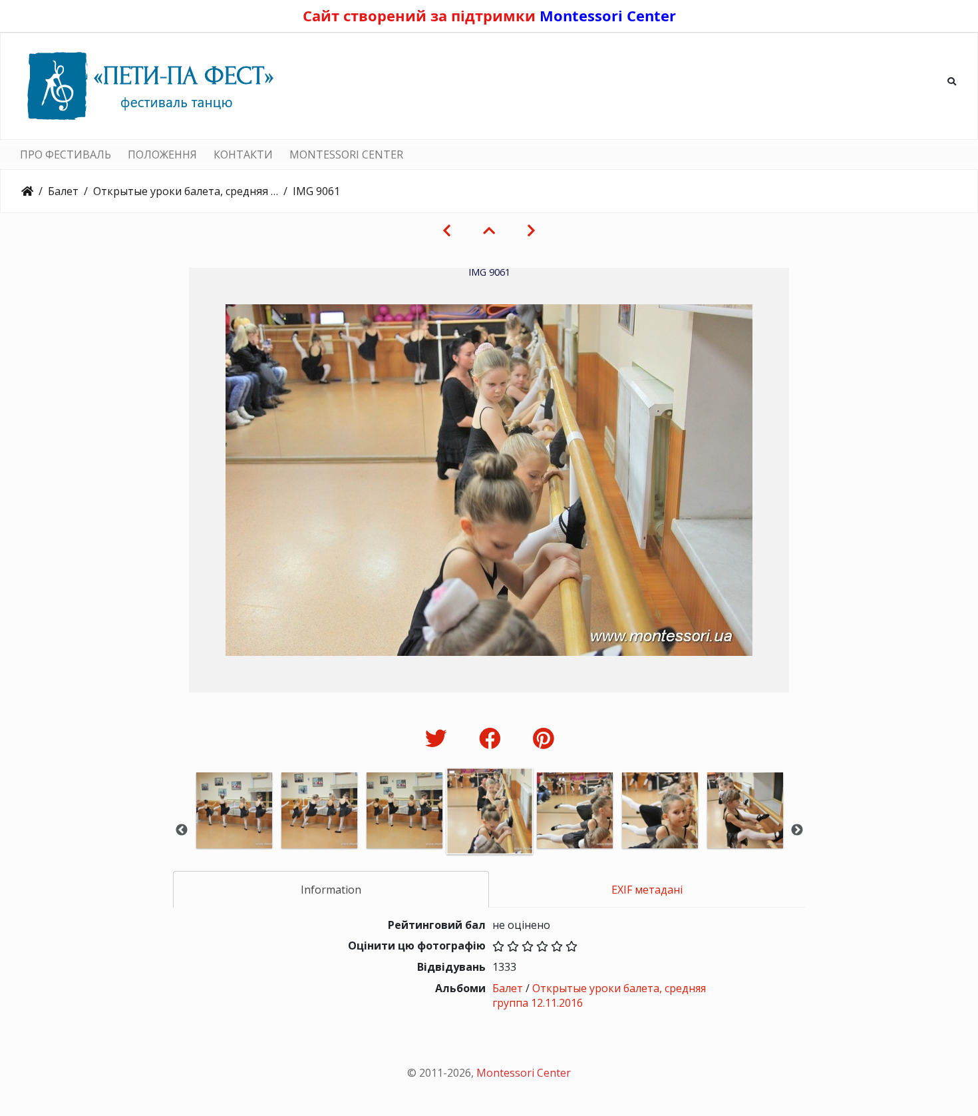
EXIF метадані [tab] (647, 889)
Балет (63, 191)
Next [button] (797, 830)
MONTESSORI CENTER (346, 154)
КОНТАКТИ (243, 154)
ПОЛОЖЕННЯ (162, 154)
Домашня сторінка (27, 191)
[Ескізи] (489, 230)
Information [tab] (331, 889)
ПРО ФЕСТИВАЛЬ (65, 154)
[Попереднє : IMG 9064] (446, 230)
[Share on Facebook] (493, 738)
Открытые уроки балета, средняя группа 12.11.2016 (185, 191)
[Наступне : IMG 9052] (531, 230)
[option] (234, 828)
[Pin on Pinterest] (543, 738)
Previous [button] (181, 830)
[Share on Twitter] (439, 738)
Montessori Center (608, 15)
